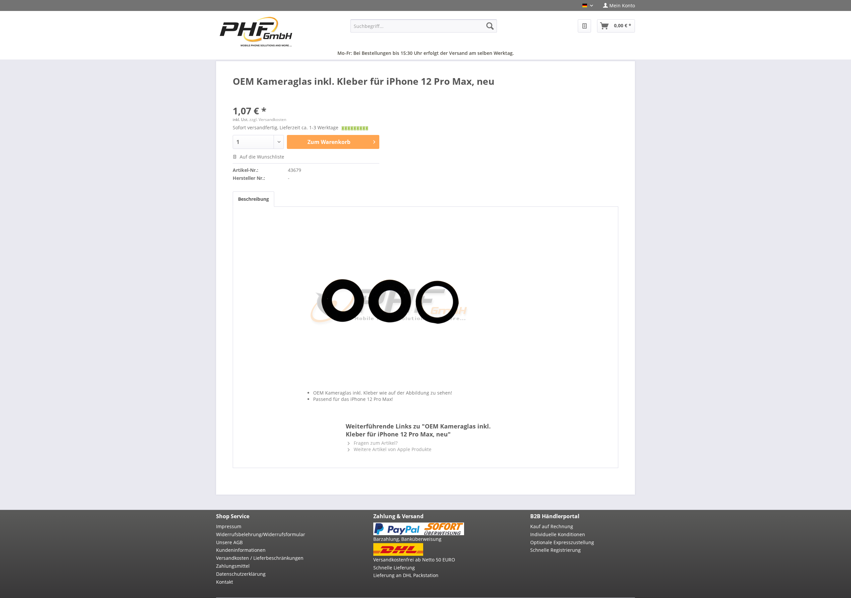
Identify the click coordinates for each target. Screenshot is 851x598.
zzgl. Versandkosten (267, 119)
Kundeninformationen (241, 550)
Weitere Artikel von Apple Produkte (391, 449)
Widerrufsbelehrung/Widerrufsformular (260, 534)
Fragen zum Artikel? (375, 443)
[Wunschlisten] (584, 26)
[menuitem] (616, 5)
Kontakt (224, 582)
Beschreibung (253, 199)
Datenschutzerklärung (241, 574)
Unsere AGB (229, 542)
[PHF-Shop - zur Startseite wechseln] (256, 31)
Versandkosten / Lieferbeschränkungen (260, 558)
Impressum (228, 526)
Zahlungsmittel (233, 566)
